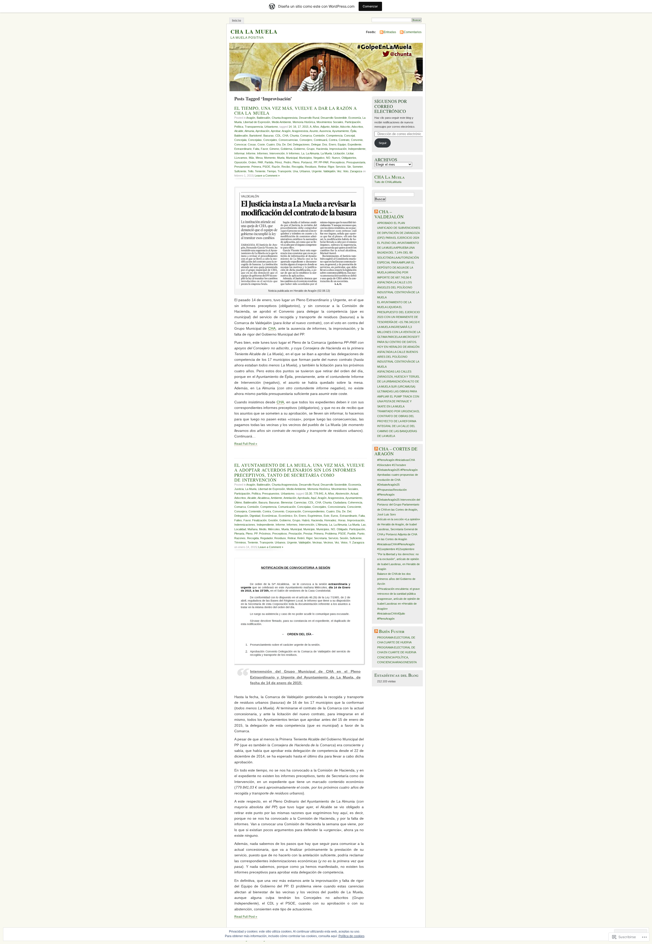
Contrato (344, 139)
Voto (345, 171)
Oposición (240, 162)
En (295, 515)
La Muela (326, 153)
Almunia (249, 130)
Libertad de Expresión (256, 122)
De (284, 144)
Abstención (342, 493)
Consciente (354, 506)
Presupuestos (270, 493)
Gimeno (274, 148)
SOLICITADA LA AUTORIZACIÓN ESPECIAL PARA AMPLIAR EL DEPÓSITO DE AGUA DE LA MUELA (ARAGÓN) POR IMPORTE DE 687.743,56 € (398, 267)
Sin (349, 166)
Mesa (259, 157)
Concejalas (255, 139)
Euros (334, 515)
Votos (344, 542)
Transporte (284, 171)
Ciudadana (339, 502)
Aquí (313, 497)
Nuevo (336, 157)
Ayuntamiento (340, 130)
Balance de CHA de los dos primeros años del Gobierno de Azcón (396, 578)
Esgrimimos (315, 515)
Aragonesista (300, 130)
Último (238, 502)
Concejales (270, 139)
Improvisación (338, 148)
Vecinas (317, 542)
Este (326, 515)
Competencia (334, 135)
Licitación (339, 153)
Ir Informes (293, 153)
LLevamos (240, 157)
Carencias (300, 502)
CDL (278, 135)
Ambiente (276, 497)
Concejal (349, 135)
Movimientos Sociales (330, 122)
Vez (339, 171)
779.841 (318, 493)
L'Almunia (322, 524)
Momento (270, 157)
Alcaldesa (263, 497)
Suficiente (240, 171)
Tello (250, 171)
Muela (280, 157)
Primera (256, 166)
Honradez (330, 520)
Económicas (269, 515)
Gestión (273, 520)
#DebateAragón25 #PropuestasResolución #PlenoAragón (392, 489)
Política (238, 126)
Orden (252, 162)
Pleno (296, 162)
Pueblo (351, 533)
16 (294, 126)
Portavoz (306, 162)
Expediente (354, 144)
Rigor (331, 166)
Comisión (319, 135)
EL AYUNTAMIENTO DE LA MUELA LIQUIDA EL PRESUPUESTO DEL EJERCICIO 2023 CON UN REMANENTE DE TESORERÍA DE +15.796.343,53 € (398, 312)
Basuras (268, 135)
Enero (332, 144)
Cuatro (270, 144)
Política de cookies (351, 936)
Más (251, 157)
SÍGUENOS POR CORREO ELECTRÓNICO (390, 106)
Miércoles (274, 529)
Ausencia (325, 130)
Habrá (305, 520)
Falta (256, 148)
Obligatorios (349, 157)
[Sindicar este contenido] (376, 212)
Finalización (259, 520)
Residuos (311, 166)
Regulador (266, 538)
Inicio (236, 20)
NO (328, 157)
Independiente (356, 148)
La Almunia (312, 153)
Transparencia (254, 126)
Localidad (240, 529)
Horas (342, 520)
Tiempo (271, 171)
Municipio (309, 529)
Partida (269, 162)
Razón (276, 166)
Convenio (357, 139)
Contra (333, 139)
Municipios (305, 157)
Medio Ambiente (281, 122)
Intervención (277, 153)
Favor (264, 148)
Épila (353, 130)
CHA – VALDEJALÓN (389, 214)
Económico (285, 515)
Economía (354, 117)
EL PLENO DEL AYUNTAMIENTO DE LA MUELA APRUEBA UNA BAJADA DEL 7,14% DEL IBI (398, 247)
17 (299, 126)
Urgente (317, 171)
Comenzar (370, 6)
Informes (262, 153)
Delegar (316, 144)
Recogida (297, 166)
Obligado (342, 529)
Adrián (335, 126)
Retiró (301, 538)
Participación (353, 122)
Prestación (295, 533)
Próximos (265, 533)
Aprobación (262, 130)
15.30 (308, 493)
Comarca (306, 135)
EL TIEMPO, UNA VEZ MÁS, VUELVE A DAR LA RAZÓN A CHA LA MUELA (295, 110)
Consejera (240, 511)
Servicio (341, 166)
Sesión (344, 538)
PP (315, 162)
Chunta (294, 135)
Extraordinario (243, 148)
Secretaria (320, 538)
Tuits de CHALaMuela (387, 181)
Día (278, 144)
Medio (262, 529)
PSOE (266, 166)
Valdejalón (329, 171)
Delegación (241, 515)
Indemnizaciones (244, 524)
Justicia (239, 488)
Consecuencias (288, 139)
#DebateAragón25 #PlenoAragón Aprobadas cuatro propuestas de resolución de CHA (397, 474)
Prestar (307, 533)
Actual (354, 493)
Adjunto (325, 126)
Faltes (238, 520)
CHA (285, 135)
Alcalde (238, 130)
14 (290, 126)
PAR (260, 162)
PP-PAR (324, 162)
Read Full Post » (245, 444)
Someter (357, 166)
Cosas (252, 144)
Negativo (319, 157)
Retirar (322, 166)
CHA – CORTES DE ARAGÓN (395, 451)
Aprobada (303, 497)
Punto (360, 533)
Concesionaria (337, 506)
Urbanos (305, 171)
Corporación (293, 511)
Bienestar (286, 502)
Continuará (320, 139)
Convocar (240, 144)
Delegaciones (301, 144)
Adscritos (357, 126)
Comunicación (287, 506)
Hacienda (322, 148)
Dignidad (255, 515)
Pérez (278, 162)
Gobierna (286, 148)
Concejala (240, 139)
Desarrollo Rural (309, 117)
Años (316, 126)
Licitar (350, 153)
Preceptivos (337, 162)
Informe (250, 153)
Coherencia (355, 502)
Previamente (242, 166)
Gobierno (299, 148)
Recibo (285, 166)
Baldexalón (263, 117)
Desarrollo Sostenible (334, 117)
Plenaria (239, 533)
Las (363, 524)
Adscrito (345, 126)
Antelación (289, 497)
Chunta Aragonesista (284, 117)
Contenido (255, 511)
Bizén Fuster (391, 631)
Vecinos (328, 542)
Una (295, 171)
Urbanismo (271, 126)
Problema (331, 533)
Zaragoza (356, 171)
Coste (261, 144)
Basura (263, 502)
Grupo (311, 148)
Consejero (306, 139)
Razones (240, 538)
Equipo (342, 144)
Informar (239, 153)
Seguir (383, 142)
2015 (305, 126)
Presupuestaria (355, 162)
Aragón (250, 117)
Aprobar (275, 130)
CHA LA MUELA (254, 31)
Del (289, 144)
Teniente (260, 171)
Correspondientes (314, 511)
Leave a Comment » (267, 175)
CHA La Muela (389, 177)
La (302, 153)
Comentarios (413, 32)
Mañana (252, 529)
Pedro (287, 162)
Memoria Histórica (304, 122)
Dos (324, 144)
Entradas (390, 32)
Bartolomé (255, 135)
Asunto (313, 130)
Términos (240, 542)
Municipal (291, 157)
